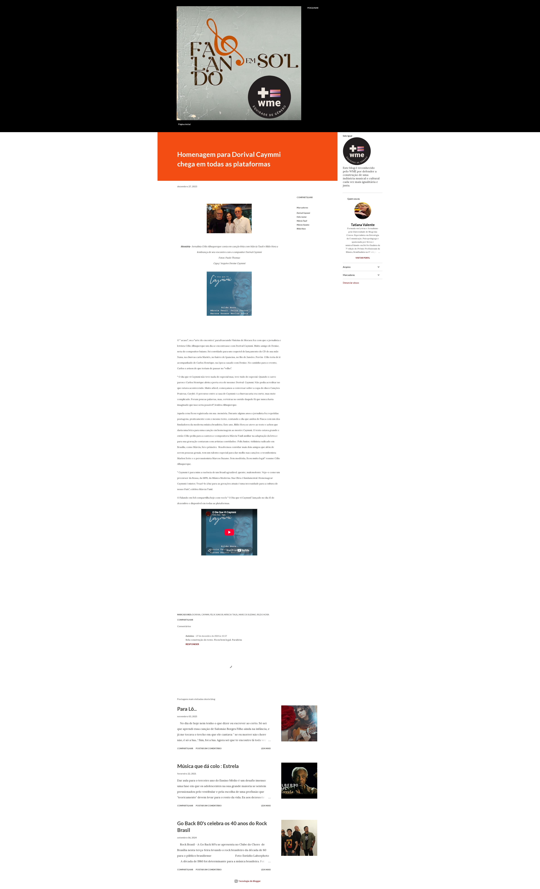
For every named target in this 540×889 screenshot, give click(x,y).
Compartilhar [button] (305, 197)
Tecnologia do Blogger (249, 881)
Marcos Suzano (303, 225)
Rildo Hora (301, 228)
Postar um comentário (209, 748)
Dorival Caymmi (303, 213)
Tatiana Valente (363, 225)
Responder (192, 644)
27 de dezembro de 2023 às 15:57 (211, 636)
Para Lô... (187, 709)
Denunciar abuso (351, 282)
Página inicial (184, 124)
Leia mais (266, 748)
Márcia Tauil (302, 221)
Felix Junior (302, 217)
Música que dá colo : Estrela (208, 766)
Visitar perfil (363, 258)
